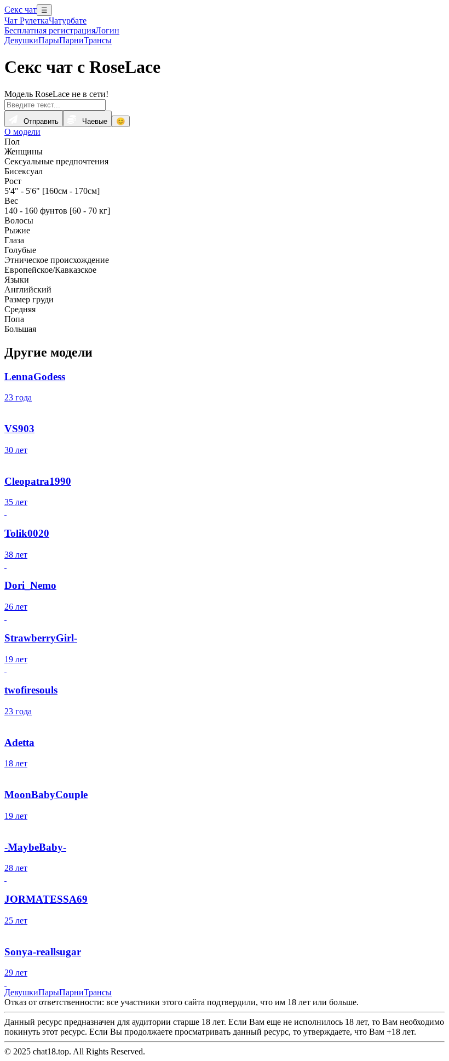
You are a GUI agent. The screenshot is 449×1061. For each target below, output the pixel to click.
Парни (71, 40)
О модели (22, 131)
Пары (48, 40)
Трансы (98, 40)
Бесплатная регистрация (49, 30)
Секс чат (20, 9)
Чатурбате (68, 20)
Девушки (21, 40)
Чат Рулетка (26, 20)
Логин (107, 30)
